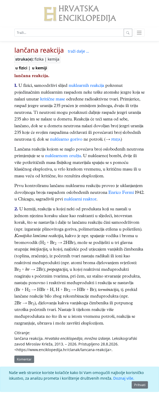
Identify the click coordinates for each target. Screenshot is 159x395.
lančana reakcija (39, 50)
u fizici (21, 67)
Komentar (24, 359)
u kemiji (39, 67)
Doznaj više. (123, 378)
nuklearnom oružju (63, 156)
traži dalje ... (78, 51)
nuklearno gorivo (66, 139)
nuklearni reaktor (80, 199)
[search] (139, 33)
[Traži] (128, 33)
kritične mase (52, 99)
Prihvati (139, 385)
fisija (116, 139)
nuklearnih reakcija (86, 86)
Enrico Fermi (121, 193)
